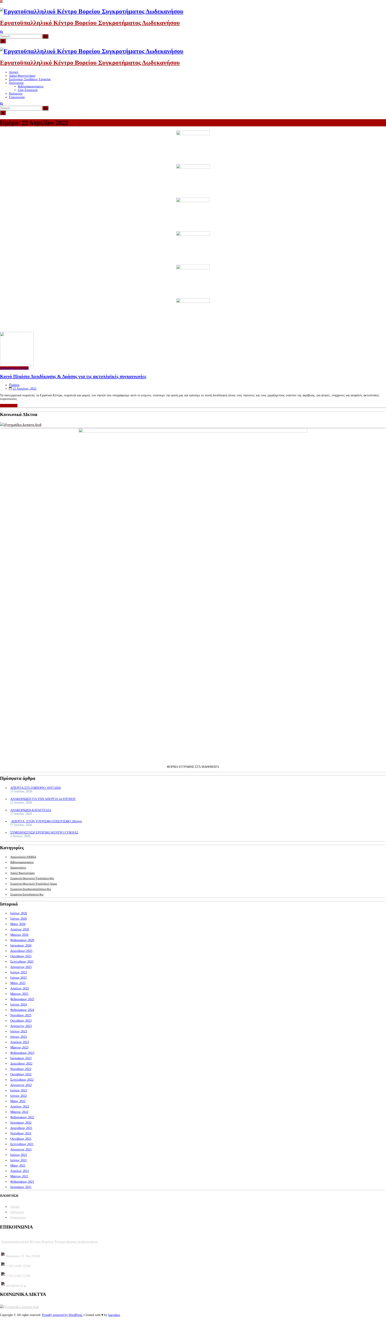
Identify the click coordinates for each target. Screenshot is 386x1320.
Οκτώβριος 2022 (20, 1074)
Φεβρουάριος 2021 (22, 1181)
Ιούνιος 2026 (18, 918)
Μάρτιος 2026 (19, 934)
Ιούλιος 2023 (18, 1031)
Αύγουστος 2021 (21, 1149)
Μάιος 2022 (17, 1101)
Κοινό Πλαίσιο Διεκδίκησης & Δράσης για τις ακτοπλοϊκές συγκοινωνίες (73, 376)
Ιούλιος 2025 (18, 972)
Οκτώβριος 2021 (20, 1138)
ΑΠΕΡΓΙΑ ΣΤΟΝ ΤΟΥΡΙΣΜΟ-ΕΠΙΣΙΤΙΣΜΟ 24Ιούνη (46, 821)
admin (15, 385)
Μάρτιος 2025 (19, 993)
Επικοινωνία (17, 97)
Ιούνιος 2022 (18, 1095)
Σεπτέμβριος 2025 (22, 961)
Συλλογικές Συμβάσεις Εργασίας (30, 79)
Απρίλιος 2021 (19, 1171)
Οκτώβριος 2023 (20, 1020)
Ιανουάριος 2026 (20, 945)
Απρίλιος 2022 (19, 1106)
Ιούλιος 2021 (18, 1155)
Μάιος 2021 (17, 1165)
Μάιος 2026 (17, 924)
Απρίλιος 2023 (19, 1042)
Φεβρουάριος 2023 (22, 1053)
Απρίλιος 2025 (19, 988)
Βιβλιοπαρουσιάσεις (31, 86)
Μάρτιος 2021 (19, 1176)
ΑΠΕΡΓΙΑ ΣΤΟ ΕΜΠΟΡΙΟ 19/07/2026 (35, 787)
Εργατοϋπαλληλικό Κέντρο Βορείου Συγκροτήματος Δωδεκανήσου (90, 22)
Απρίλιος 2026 (19, 929)
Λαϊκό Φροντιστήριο (22, 75)
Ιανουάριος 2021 (20, 1187)
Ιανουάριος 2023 (20, 1058)
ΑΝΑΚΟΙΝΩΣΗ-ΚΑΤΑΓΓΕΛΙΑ (30, 810)
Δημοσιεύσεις (18, 867)
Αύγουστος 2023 (21, 1026)
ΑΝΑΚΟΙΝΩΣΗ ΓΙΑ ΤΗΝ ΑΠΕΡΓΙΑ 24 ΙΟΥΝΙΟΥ (43, 799)
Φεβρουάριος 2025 (22, 999)
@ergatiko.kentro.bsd (22, 424)
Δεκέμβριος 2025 (21, 951)
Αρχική (13, 72)
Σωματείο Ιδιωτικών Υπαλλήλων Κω (32, 878)
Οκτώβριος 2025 (20, 956)
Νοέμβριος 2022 (20, 1069)
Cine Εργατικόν (28, 90)
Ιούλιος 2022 (18, 1090)
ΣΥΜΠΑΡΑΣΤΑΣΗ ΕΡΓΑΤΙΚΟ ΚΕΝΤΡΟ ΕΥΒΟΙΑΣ (44, 832)
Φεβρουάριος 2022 (22, 1117)
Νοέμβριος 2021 (20, 1133)
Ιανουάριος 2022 (20, 1122)
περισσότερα (8, 405)
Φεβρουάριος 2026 (22, 940)
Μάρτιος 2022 (19, 1112)
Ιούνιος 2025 (18, 977)
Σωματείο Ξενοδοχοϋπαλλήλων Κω (30, 889)
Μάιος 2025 (17, 983)
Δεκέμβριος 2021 (21, 1128)
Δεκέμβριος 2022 (21, 1063)
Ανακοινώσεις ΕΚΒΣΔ (14, 368)
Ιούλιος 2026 (18, 913)
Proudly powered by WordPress (62, 1315)
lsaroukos (114, 1315)
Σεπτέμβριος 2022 (22, 1079)
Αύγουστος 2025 (21, 967)
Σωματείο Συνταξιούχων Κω (27, 894)
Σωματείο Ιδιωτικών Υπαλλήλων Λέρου (33, 883)
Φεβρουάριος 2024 (22, 1010)
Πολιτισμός (16, 83)
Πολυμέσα (15, 93)
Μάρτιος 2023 (19, 1047)
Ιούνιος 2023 (18, 1036)
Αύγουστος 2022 (21, 1085)
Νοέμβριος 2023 (20, 1015)
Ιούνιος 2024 (18, 1004)
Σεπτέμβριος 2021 (22, 1144)
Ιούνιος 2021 (18, 1160)
